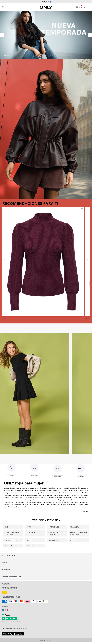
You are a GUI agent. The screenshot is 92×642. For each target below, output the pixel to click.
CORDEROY (31, 540)
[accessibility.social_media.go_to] (3, 610)
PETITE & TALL (53, 527)
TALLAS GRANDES (11, 540)
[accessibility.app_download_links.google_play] (7, 635)
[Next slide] (90, 35)
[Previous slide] (2, 35)
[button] (43, 261)
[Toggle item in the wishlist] (82, 209)
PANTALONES (31, 532)
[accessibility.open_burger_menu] (3, 7)
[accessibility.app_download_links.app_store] (18, 635)
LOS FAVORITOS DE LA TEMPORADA (13, 533)
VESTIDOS (8, 545)
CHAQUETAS (74, 527)
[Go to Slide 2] (46, 56)
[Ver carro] (88, 7)
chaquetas (79, 500)
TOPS (29, 527)
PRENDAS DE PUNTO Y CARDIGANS (78, 533)
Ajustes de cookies (46, 640)
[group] (43, 264)
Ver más (85, 512)
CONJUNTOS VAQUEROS (53, 533)
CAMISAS (30, 545)
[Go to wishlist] (84, 7)
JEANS (7, 527)
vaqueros (64, 500)
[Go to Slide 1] (42, 56)
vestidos (57, 500)
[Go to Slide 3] (50, 56)
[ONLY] (46, 8)
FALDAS (73, 540)
